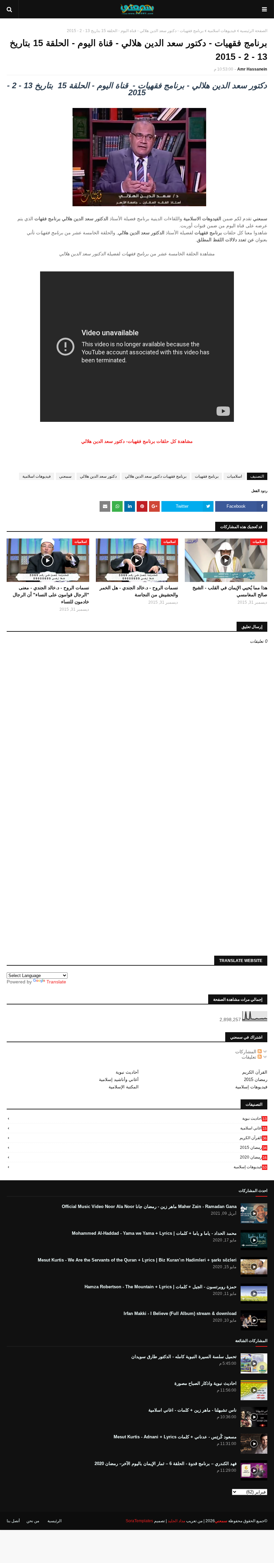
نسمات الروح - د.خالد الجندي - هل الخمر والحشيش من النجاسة (139, 591)
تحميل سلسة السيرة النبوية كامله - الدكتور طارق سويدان (184, 1356)
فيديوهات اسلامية (222, 30)
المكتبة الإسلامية (124, 1086)
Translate (56, 981)
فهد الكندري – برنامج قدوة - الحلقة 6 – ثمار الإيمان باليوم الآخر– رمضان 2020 (166, 1463)
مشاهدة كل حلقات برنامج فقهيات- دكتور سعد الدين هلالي (137, 441)
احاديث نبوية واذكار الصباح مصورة (205, 1383)
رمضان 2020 (253, 1157)
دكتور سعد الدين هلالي (98, 476)
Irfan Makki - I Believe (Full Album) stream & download (180, 1313)
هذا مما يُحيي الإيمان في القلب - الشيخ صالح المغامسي (229, 591)
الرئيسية (54, 1521)
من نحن (32, 1521)
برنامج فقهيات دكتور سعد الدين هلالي (155, 476)
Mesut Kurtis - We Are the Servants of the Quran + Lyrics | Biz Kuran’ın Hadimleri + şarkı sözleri (137, 1260)
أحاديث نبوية (127, 1072)
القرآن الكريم (254, 1072)
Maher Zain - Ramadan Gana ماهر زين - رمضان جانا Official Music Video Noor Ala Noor (149, 1206)
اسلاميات (234, 476)
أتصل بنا (13, 1521)
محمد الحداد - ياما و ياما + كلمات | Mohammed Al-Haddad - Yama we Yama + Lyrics (154, 1233)
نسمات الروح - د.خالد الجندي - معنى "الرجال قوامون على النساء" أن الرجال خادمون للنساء (51, 594)
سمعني (65, 476)
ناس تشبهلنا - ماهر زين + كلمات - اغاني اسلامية (192, 1410)
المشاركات (246, 1051)
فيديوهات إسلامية (251, 1086)
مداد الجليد (176, 1521)
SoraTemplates (139, 1521)
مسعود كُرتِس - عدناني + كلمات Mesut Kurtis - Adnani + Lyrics (175, 1436)
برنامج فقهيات (207, 476)
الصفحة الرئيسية (253, 30)
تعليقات (250, 1057)
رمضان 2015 (255, 1079)
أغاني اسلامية (253, 1128)
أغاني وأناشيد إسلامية (119, 1079)
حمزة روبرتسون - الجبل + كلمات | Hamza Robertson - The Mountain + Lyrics (161, 1286)
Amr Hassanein (252, 69)
